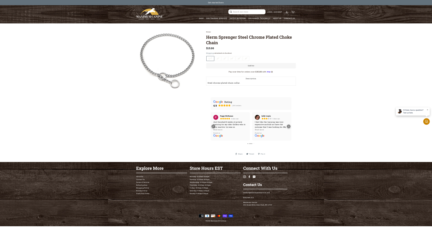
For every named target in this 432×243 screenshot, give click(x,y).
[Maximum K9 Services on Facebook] (249, 176)
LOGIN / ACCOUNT (274, 12)
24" (231, 58)
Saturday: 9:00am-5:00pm (199, 191)
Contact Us (289, 18)
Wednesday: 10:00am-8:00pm (201, 182)
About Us (277, 18)
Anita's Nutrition (238, 18)
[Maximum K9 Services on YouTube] (254, 176)
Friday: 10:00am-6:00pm (199, 188)
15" (246, 58)
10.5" (210, 58)
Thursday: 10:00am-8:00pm (200, 185)
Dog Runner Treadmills (259, 18)
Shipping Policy (142, 188)
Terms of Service (142, 182)
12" (225, 58)
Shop (201, 18)
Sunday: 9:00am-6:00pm (199, 193)
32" (239, 58)
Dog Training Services (216, 18)
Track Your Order (143, 193)
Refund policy (141, 185)
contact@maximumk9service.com (256, 193)
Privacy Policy (141, 191)
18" (218, 58)
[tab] (251, 78)
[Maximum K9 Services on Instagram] (244, 176)
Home (208, 32)
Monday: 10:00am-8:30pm (200, 177)
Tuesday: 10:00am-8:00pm (200, 179)
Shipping (210, 53)
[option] (216, 2)
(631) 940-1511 (248, 197)
